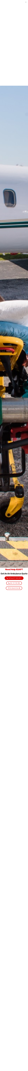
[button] (25, 2)
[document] (14, 535)
